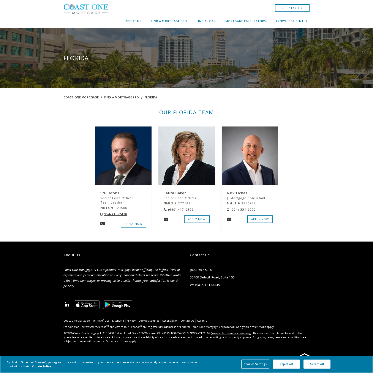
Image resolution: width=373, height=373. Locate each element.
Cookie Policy (41, 366)
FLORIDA (151, 97)
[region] (186, 364)
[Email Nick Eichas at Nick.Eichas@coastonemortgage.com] (229, 219)
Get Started (292, 8)
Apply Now (260, 219)
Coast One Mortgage (81, 97)
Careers (202, 320)
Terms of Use (101, 320)
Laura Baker (175, 193)
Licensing (118, 320)
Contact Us (187, 320)
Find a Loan (206, 21)
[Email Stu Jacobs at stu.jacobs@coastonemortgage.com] (102, 223)
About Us (133, 21)
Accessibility (170, 320)
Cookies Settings (149, 320)
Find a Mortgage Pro (169, 21)
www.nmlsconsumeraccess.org (231, 333)
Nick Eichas (237, 193)
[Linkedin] (66, 304)
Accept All (317, 364)
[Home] (85, 13)
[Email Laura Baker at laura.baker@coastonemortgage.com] (166, 219)
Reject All (286, 364)
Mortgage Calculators (245, 21)
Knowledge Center (291, 21)
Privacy (131, 320)
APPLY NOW (133, 224)
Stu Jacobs (109, 193)
